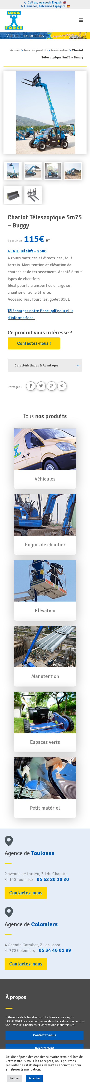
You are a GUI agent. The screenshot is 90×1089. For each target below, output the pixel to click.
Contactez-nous (44, 1035)
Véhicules (45, 479)
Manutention (60, 50)
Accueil (15, 50)
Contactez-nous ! (34, 343)
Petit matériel (45, 808)
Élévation (45, 611)
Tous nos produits (36, 50)
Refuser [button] (14, 1078)
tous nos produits (28, 35)
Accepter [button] (34, 1078)
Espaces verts (45, 742)
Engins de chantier (45, 545)
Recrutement (44, 1048)
